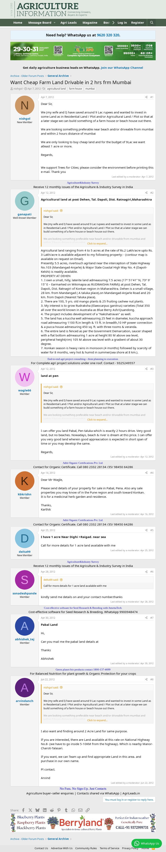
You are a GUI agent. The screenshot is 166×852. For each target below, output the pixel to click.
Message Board (39, 22)
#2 (151, 193)
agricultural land (56, 88)
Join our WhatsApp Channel (122, 68)
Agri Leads (69, 22)
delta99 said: (51, 579)
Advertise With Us (61, 848)
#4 (151, 473)
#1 (151, 97)
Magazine (90, 22)
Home (17, 22)
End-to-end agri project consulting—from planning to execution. (83, 358)
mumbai (90, 88)
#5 (151, 530)
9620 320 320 (108, 35)
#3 (151, 369)
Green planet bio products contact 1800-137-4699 (83, 669)
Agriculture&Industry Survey (83, 182)
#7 (151, 617)
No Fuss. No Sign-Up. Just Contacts (83, 788)
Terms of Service (109, 848)
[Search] (152, 22)
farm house (75, 88)
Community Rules (86, 848)
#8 (151, 679)
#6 (151, 571)
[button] (54, 22)
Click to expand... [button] (97, 243)
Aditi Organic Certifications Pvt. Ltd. (83, 462)
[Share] (146, 97)
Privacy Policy (130, 848)
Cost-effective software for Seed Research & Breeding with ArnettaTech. (83, 607)
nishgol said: (51, 210)
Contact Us (41, 848)
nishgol (18, 88)
